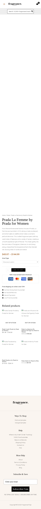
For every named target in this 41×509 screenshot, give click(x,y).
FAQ (20, 448)
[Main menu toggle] (4, 4)
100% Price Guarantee (21, 437)
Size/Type (5, 258)
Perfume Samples (20, 420)
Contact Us (20, 445)
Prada (8, 215)
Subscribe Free (20, 489)
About (20, 459)
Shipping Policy (20, 442)
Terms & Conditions (20, 462)
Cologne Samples (20, 423)
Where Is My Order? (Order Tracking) (20, 434)
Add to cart (18, 270)
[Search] (32, 11)
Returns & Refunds (21, 440)
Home (3, 215)
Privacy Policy (20, 465)
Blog (20, 467)
